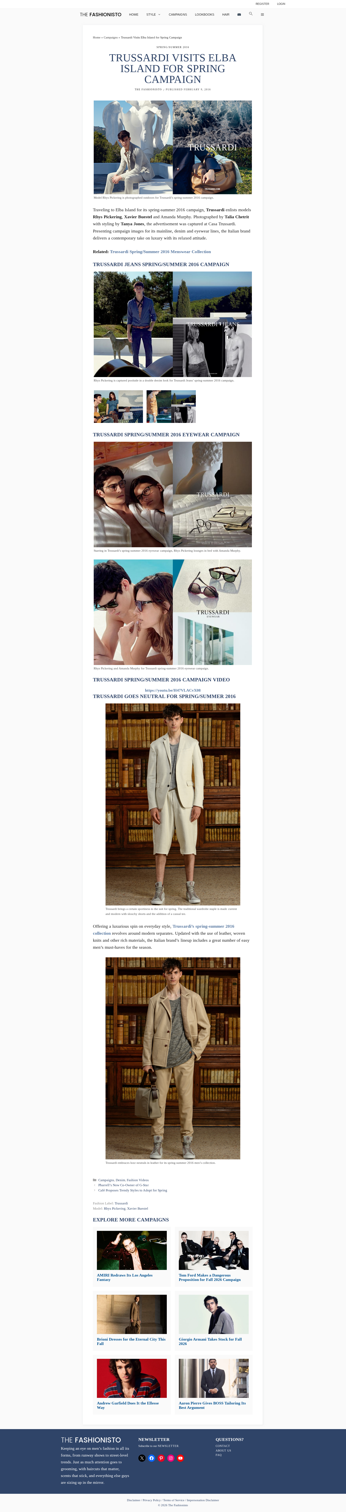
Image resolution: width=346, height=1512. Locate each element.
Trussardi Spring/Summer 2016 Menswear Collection (160, 251)
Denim (120, 1180)
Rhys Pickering (115, 1208)
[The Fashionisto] (100, 14)
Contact (223, 1446)
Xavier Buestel (137, 1208)
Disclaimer (134, 1500)
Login (281, 3)
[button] (251, 14)
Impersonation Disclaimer (203, 1500)
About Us (223, 1450)
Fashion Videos (138, 1180)
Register (262, 3)
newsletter (168, 1446)
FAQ (219, 1455)
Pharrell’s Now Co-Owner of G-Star (123, 1185)
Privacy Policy (152, 1500)
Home (133, 14)
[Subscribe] (239, 14)
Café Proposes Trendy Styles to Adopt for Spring (132, 1190)
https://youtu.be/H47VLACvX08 (173, 690)
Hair (225, 14)
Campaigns (178, 14)
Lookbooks (204, 14)
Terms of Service (173, 1500)
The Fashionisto (148, 89)
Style (151, 14)
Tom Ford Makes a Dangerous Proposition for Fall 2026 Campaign (210, 1277)
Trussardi (121, 1203)
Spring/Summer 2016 (173, 47)
